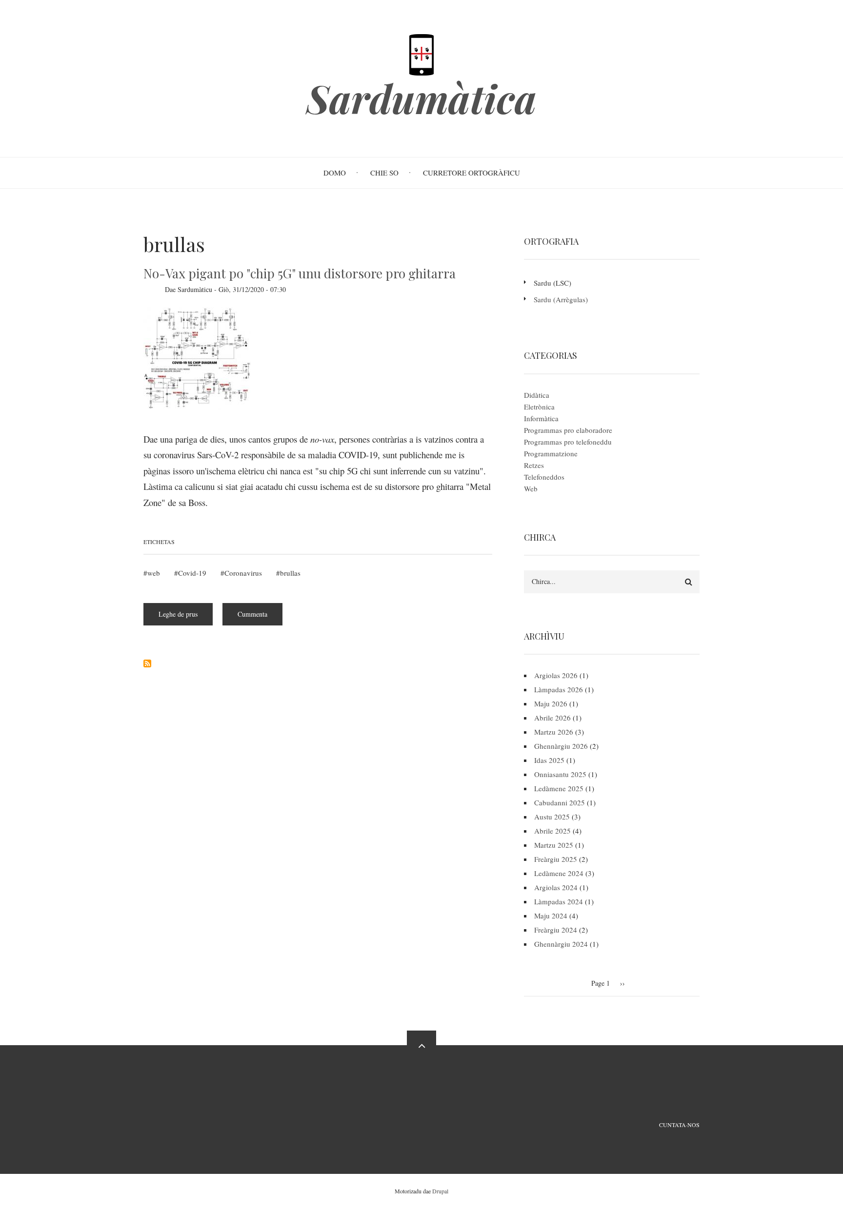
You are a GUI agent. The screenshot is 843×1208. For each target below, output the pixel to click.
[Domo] (421, 53)
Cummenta (252, 614)
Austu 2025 (552, 816)
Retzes (534, 465)
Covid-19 (192, 573)
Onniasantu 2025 (560, 774)
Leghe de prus (186, 617)
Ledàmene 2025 (558, 788)
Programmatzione (551, 453)
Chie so (384, 172)
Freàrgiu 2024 (555, 930)
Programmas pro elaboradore (568, 430)
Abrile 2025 (552, 831)
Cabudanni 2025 (559, 802)
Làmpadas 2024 (558, 901)
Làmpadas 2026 (558, 689)
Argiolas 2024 (556, 887)
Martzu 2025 (553, 845)
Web (531, 488)
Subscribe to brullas (147, 663)
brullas (290, 573)
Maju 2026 (550, 703)
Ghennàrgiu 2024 (561, 944)
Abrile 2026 (552, 717)
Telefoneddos (544, 477)
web (153, 573)
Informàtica (541, 418)
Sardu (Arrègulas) (561, 299)
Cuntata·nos (679, 1125)
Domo (334, 172)
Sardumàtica (421, 98)
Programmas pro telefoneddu (568, 442)
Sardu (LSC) (552, 283)
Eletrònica (539, 406)
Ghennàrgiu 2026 (561, 746)
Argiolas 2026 (556, 675)
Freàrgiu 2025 (555, 859)
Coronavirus (243, 573)
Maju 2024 (550, 915)
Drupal (440, 1191)
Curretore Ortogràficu (471, 172)
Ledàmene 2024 (558, 873)
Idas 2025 (549, 760)
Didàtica (536, 395)
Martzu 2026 (553, 732)
